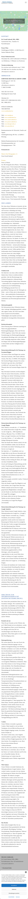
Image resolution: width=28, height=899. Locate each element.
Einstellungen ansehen (14, 893)
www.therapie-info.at (10, 124)
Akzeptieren (14, 885)
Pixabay (3, 160)
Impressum (18, 896)
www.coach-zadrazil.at (10, 119)
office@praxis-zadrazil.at (8, 71)
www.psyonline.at (9, 126)
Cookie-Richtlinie (11, 896)
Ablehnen (14, 889)
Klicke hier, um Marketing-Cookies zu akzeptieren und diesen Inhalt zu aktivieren (14, 21)
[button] (26, 872)
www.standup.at (9, 115)
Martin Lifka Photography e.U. (9, 154)
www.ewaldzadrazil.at (7, 111)
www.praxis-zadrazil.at (11, 121)
